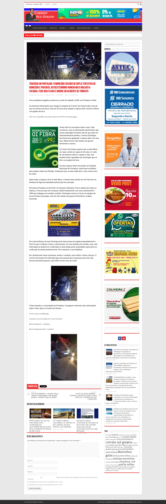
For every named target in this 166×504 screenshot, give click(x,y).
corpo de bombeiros (125, 439)
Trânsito (71, 28)
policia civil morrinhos (112, 465)
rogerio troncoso (111, 469)
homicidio (121, 449)
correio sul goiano (119, 442)
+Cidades (62, 28)
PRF (116, 467)
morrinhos (111, 452)
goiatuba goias (111, 449)
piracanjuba (115, 462)
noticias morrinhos (124, 458)
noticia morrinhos (121, 456)
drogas (129, 445)
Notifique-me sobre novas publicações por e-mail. (46, 485)
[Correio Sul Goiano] (40, 19)
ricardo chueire (123, 467)
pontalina (109, 467)
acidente (114, 435)
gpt (117, 449)
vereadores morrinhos (112, 470)
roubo (119, 469)
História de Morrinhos (84, 28)
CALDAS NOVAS (129, 437)
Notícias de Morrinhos (40, 28)
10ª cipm (108, 435)
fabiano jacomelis (111, 447)
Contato (54, 4)
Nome (29, 460)
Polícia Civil (53, 28)
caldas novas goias (111, 439)
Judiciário (60, 95)
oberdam (108, 462)
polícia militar (126, 464)
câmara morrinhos (115, 445)
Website (30, 472)
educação (135, 445)
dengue (124, 445)
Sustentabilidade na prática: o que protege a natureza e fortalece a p (67, 35)
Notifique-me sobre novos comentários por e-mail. (46, 482)
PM (121, 461)
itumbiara (129, 449)
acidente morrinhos (124, 435)
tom (126, 469)
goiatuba (128, 447)
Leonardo (40, 95)
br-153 (120, 437)
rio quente (131, 467)
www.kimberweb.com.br (133, 502)
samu (123, 469)
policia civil (129, 461)
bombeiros (114, 437)
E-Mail (29, 466)
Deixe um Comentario (71, 95)
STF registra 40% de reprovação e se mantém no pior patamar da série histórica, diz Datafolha (64, 424)
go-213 (123, 447)
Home (47, 4)
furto (119, 447)
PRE (113, 467)
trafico (130, 469)
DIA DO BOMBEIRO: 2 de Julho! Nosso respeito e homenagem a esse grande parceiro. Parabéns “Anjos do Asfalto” (44, 394)
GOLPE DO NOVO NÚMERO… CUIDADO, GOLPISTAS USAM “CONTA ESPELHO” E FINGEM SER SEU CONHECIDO (83, 395)
